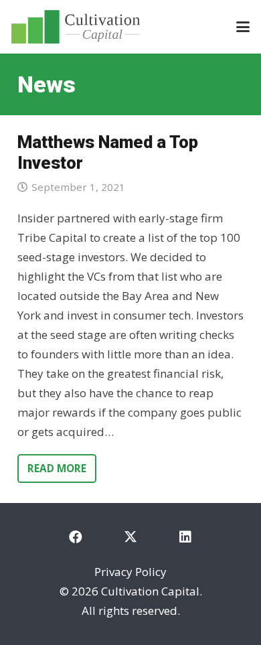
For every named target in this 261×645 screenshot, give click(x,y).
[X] (130, 537)
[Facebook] (75, 537)
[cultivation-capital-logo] (75, 27)
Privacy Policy (130, 571)
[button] (242, 26)
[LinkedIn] (185, 537)
